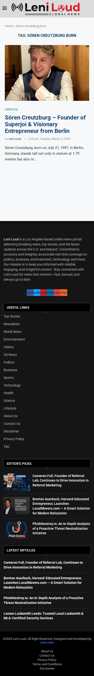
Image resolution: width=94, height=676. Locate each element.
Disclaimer (11, 431)
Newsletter (12, 324)
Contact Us (12, 424)
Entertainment (14, 339)
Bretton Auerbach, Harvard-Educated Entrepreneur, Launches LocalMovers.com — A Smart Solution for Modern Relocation (43, 582)
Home (9, 26)
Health (8, 393)
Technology (12, 385)
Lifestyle (10, 408)
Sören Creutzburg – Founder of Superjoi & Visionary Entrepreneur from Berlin (45, 124)
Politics (9, 362)
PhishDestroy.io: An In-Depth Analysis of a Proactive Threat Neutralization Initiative (61, 528)
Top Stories (12, 316)
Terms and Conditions (47, 664)
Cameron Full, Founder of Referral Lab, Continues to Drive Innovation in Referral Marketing (61, 480)
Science (9, 401)
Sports (8, 378)
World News (12, 332)
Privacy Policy (14, 439)
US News (10, 355)
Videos (9, 347)
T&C (7, 447)
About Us (10, 416)
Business (10, 370)
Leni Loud (15, 139)
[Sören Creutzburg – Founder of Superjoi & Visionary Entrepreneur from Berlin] (47, 73)
